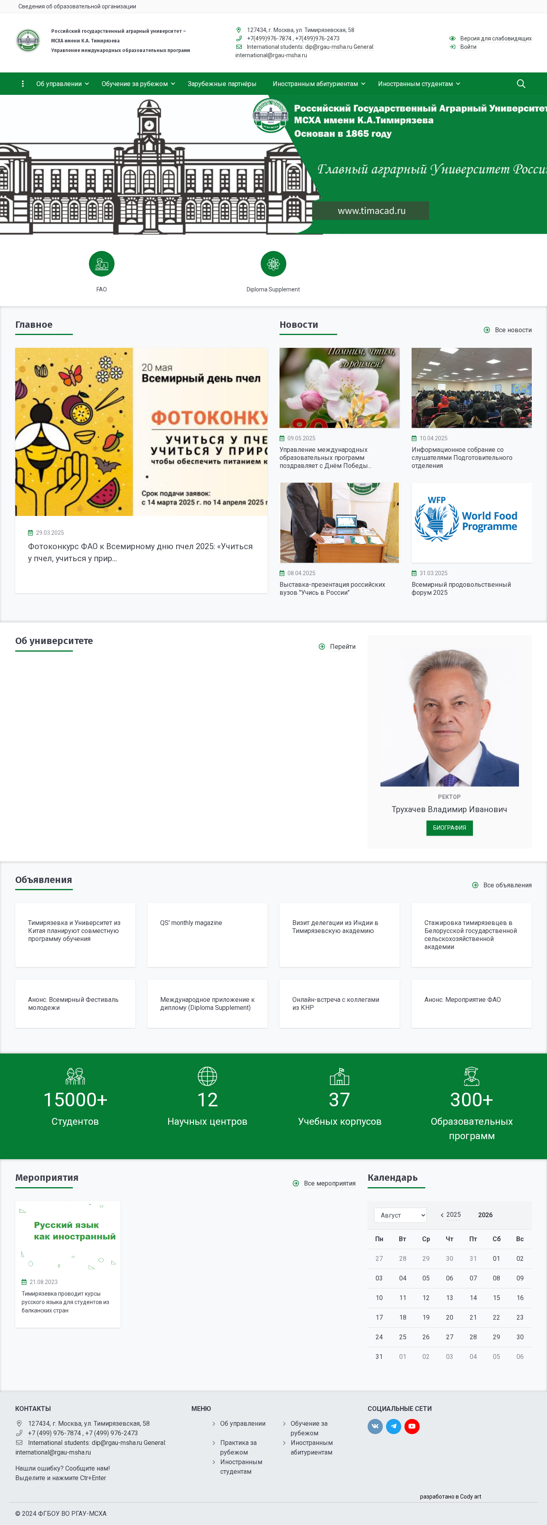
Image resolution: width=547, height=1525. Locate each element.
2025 (453, 1214)
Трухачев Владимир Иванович (449, 809)
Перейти (343, 646)
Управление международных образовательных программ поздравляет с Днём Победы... (326, 458)
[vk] (375, 1426)
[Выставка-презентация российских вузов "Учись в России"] (340, 523)
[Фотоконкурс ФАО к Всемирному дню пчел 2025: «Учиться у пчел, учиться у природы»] (141, 432)
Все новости (513, 330)
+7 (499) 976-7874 (54, 1433)
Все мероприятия (330, 1183)
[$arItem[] (75, 935)
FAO (102, 289)
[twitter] (393, 1426)
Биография (449, 828)
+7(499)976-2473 (317, 38)
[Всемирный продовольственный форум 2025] (472, 523)
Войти (469, 47)
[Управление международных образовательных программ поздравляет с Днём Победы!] (340, 388)
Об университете (54, 640)
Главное (33, 324)
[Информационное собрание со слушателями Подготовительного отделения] (472, 388)
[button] (248, 471)
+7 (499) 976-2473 (111, 1433)
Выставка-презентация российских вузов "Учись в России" (332, 588)
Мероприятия (46, 1177)
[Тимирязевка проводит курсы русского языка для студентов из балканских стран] (68, 1236)
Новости (299, 324)
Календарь (393, 1177)
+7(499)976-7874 (269, 38)
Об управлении (242, 1423)
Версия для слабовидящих (496, 38)
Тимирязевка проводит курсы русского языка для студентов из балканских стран (65, 1302)
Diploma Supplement (273, 289)
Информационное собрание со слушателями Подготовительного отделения (462, 458)
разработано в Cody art (450, 1496)
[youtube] (412, 1426)
